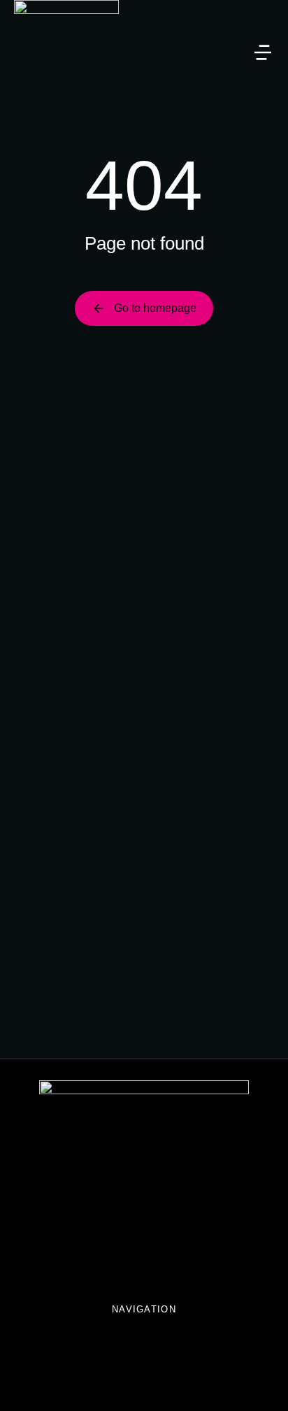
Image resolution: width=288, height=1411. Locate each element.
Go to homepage (155, 308)
